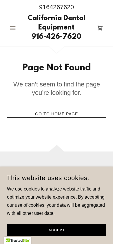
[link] (56, 28)
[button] (14, 28)
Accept (56, 230)
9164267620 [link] (56, 7)
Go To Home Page (56, 114)
